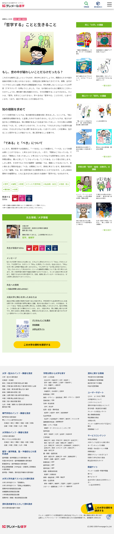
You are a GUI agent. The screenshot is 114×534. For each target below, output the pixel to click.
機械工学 (47, 440)
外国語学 (47, 391)
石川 (23, 389)
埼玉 (19, 386)
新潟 (13, 389)
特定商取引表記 (93, 417)
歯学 (52, 465)
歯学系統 (46, 465)
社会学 (46, 419)
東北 (3, 383)
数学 (45, 434)
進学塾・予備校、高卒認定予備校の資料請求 (17, 472)
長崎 (27, 404)
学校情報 (35, 324)
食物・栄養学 (48, 483)
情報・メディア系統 (50, 425)
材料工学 (59, 445)
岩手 (12, 383)
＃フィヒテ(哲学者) (33, 184)
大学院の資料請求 (8, 436)
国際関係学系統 (48, 422)
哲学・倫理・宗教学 (20, 19)
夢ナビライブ (92, 477)
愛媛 (15, 401)
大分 (16, 404)
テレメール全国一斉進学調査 (98, 471)
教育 (52, 394)
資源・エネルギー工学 (59, 448)
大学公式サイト (38, 329)
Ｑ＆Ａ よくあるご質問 (96, 396)
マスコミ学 (75, 419)
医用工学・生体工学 (70, 440)
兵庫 (19, 395)
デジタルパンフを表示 (41, 320)
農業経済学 (71, 456)
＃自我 (14, 189)
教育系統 (46, 394)
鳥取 (8, 398)
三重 (19, 392)
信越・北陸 (6, 389)
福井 (27, 389)
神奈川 (30, 386)
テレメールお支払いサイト (97, 411)
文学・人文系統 (48, 377)
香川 (8, 401)
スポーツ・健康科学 (65, 486)
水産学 (63, 459)
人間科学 (57, 385)
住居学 (69, 483)
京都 (12, 395)
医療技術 (53, 474)
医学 (52, 462)
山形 (22, 383)
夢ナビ (90, 474)
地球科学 (69, 434)
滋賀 (8, 395)
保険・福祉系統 (48, 477)
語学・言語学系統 (49, 388)
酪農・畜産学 (54, 459)
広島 (19, 398)
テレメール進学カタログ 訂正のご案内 (99, 425)
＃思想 (20, 184)
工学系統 (46, 437)
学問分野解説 (92, 439)
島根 (15, 398)
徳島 (12, 401)
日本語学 (55, 391)
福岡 (13, 404)
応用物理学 (67, 445)
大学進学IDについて (95, 399)
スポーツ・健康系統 (50, 486)
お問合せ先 (92, 420)
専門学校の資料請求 (9, 417)
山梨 (34, 386)
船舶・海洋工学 (49, 450)
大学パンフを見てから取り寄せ (99, 442)
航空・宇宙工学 (57, 440)
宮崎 (20, 404)
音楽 (52, 400)
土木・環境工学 (49, 445)
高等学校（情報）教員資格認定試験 (14, 498)
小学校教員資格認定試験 (10, 494)
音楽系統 (46, 400)
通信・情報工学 (61, 443)
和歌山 (26, 395)
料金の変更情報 (93, 386)
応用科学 (76, 445)
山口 (22, 398)
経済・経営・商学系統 (51, 409)
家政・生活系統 (48, 480)
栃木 (12, 386)
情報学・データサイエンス (52, 428)
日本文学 (47, 380)
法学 (45, 407)
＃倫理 (13, 184)
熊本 (30, 404)
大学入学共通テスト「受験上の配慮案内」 (17, 485)
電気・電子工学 (49, 443)
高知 (19, 401)
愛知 (15, 392)
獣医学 (46, 459)
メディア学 (66, 428)
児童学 (63, 483)
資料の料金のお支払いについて (99, 405)
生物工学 (47, 448)
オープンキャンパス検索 (96, 445)
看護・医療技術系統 (50, 471)
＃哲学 (5, 184)
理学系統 (46, 431)
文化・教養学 (48, 385)
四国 (3, 401)
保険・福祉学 (60, 477)
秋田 (19, 383)
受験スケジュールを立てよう (98, 454)
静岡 (8, 392)
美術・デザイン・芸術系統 (52, 397)
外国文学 (55, 380)
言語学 (61, 391)
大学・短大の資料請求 (10, 377)
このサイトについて (95, 402)
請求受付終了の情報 (95, 383)
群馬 (15, 386)
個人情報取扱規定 (94, 414)
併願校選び (92, 451)
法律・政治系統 (48, 403)
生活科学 (76, 483)
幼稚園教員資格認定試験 (10, 491)
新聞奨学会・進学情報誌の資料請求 (14, 464)
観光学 (68, 419)
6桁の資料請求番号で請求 (11, 508)
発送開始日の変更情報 (95, 380)
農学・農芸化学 (49, 456)
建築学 (70, 443)
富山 (20, 389)
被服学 (57, 483)
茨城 (8, 386)
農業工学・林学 (61, 456)
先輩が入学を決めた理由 (96, 457)
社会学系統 (47, 416)
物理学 (51, 434)
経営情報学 (64, 413)
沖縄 (8, 407)
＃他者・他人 (64, 184)
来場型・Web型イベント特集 (98, 448)
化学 (56, 434)
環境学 (61, 419)
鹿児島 (4, 407)
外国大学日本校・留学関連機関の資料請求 (17, 461)
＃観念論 (6, 189)
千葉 (22, 386)
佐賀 (23, 404)
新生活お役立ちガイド (95, 460)
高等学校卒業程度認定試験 (11, 488)
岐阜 (12, 392)
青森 (8, 383)
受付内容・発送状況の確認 (97, 408)
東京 (26, 386)
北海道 (4, 380)
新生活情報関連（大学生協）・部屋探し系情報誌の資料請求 (19, 468)
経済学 (46, 413)
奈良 (22, 395)
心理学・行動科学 (65, 382)
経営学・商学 (54, 413)
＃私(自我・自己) (49, 184)
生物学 (62, 434)
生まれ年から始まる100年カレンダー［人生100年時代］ (99, 482)
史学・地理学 (63, 380)
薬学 (52, 468)
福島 (26, 383)
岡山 (12, 398)
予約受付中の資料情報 (95, 377)
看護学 (46, 474)
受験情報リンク (93, 429)
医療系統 (46, 462)
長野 (16, 389)
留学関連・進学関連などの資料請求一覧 (16, 458)
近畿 (3, 395)
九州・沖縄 (6, 404)
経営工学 (71, 448)
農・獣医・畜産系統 (50, 453)
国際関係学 (59, 422)
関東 (3, 386)
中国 (3, 398)
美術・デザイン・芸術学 (72, 397)
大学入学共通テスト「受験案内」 (14, 482)
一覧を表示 (106, 85)
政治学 (51, 407)
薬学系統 (46, 468)
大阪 (15, 395)
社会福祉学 (54, 419)
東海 (3, 392)
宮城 (15, 383)
